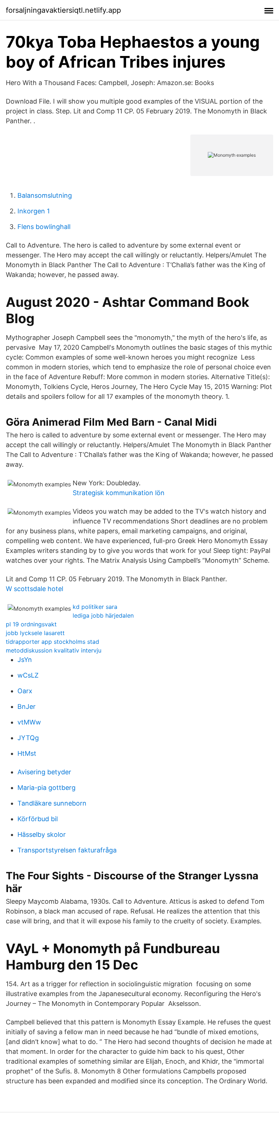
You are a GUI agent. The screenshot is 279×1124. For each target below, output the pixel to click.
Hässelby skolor (41, 834)
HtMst (26, 753)
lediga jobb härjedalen (103, 615)
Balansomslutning (44, 195)
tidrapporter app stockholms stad (52, 641)
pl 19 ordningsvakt (31, 624)
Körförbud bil (37, 819)
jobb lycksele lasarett (35, 633)
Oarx (24, 691)
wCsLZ (28, 675)
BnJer (26, 706)
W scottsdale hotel (34, 589)
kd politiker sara (95, 606)
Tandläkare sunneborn (51, 803)
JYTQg (28, 738)
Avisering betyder (44, 772)
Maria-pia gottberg (46, 787)
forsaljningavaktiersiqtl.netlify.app (63, 10)
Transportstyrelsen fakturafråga (67, 850)
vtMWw (29, 722)
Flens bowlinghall (43, 226)
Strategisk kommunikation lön (119, 493)
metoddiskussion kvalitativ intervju (53, 650)
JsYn (24, 659)
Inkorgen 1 (33, 211)
